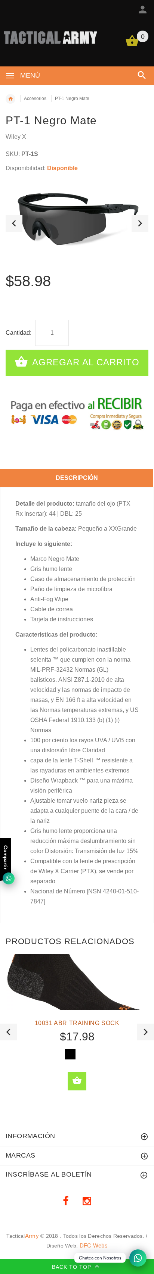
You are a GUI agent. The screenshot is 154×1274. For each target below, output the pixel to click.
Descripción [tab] (77, 478)
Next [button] (140, 223)
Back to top (72, 1267)
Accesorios (35, 98)
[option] (77, 223)
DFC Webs (94, 1245)
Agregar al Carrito (84, 362)
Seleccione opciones (77, 1081)
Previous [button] (14, 223)
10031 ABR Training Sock (77, 1023)
